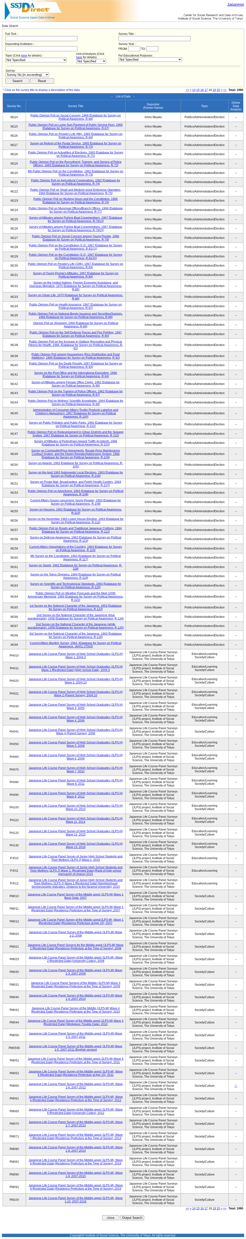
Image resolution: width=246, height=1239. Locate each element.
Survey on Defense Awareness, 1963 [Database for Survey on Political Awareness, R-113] (75, 539)
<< (187, 90)
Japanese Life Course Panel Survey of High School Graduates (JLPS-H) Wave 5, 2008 (76, 744)
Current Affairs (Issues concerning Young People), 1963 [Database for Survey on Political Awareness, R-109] (75, 502)
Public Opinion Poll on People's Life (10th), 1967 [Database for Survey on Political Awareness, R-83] (75, 265)
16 (202, 90)
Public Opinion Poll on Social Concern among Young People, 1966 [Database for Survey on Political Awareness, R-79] (75, 238)
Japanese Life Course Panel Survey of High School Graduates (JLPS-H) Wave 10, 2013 (76, 807)
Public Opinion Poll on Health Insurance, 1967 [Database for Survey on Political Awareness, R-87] (75, 306)
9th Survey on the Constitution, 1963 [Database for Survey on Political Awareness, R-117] (75, 557)
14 (194, 90)
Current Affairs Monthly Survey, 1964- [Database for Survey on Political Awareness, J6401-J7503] (75, 644)
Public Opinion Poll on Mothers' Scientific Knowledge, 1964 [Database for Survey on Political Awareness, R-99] (75, 402)
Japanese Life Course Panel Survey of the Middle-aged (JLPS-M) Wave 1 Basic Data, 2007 (75, 896)
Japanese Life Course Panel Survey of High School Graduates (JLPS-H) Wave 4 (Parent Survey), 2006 (76, 731)
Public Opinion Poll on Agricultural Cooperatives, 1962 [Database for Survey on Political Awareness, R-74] (75, 182)
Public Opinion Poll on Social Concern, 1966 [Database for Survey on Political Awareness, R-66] (76, 117)
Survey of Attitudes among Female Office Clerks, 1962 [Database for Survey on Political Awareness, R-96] (75, 384)
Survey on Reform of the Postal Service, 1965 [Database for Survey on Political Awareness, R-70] (75, 145)
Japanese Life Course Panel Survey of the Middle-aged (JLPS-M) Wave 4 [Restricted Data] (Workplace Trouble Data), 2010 (75, 1022)
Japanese (235, 4)
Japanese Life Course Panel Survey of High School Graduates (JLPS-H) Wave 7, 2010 (76, 769)
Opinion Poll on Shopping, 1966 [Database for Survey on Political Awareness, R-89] (75, 324)
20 (218, 90)
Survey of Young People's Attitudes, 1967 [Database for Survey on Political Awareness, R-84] (75, 275)
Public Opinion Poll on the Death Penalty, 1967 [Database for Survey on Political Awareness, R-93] (75, 365)
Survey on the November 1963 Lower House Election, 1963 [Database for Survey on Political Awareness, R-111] (75, 520)
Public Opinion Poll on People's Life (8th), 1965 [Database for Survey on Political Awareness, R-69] (76, 135)
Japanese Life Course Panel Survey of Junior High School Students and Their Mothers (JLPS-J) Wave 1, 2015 (76, 858)
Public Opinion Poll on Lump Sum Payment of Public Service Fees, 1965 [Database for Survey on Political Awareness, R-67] (76, 126)
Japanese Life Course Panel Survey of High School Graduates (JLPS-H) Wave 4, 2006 (76, 718)
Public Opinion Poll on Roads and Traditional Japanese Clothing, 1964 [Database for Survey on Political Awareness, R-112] (75, 530)
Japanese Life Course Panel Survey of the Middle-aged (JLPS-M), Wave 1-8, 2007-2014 (76, 1149)
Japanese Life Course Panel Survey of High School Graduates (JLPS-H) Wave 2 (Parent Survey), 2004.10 (76, 693)
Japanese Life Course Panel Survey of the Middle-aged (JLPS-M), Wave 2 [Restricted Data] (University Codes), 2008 (76, 959)
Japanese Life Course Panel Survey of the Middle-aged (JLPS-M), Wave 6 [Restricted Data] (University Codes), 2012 (76, 1111)
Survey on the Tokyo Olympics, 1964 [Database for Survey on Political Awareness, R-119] (75, 576)
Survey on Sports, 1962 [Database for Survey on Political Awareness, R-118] (75, 567)
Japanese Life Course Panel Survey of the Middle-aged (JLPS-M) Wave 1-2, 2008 (75, 934)
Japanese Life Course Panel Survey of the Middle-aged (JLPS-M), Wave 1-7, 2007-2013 (76, 1123)
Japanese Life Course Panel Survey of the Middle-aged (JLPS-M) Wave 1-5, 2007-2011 (75, 1035)
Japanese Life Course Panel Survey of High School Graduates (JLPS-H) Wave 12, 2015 (76, 833)
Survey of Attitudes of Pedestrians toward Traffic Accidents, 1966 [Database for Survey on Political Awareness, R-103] (75, 443)
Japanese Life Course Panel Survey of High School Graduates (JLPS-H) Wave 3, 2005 (76, 706)
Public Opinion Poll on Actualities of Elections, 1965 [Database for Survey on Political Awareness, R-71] (75, 154)
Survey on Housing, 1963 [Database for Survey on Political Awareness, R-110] (76, 511)
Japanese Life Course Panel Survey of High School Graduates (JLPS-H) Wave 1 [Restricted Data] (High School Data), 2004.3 (76, 668)
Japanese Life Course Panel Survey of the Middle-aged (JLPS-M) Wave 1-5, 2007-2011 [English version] (75, 1048)
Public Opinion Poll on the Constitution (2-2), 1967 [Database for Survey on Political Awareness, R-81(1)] (75, 247)
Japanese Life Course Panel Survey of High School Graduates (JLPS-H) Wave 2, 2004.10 (76, 680)
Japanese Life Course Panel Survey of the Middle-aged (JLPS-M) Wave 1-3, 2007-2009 (75, 972)
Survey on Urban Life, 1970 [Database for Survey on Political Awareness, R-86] (75, 297)
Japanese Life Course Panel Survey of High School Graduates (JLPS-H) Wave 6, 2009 (76, 757)
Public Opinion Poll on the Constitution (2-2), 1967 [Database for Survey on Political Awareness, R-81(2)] (75, 256)
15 (198, 90)
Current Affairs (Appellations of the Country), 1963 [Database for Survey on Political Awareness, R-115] (75, 548)
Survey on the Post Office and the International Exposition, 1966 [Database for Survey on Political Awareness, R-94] (75, 374)
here (24, 55)
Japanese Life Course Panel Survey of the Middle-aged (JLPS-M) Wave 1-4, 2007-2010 (75, 997)
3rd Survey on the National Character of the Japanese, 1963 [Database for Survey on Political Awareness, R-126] (75, 635)
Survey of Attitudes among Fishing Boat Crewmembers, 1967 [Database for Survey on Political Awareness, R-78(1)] (75, 219)
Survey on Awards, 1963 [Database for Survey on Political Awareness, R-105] (75, 464)
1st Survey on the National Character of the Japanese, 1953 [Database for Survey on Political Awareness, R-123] (76, 607)
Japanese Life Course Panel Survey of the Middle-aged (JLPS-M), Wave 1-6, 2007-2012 (76, 1085)
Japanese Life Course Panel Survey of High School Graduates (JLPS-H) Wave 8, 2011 (76, 782)
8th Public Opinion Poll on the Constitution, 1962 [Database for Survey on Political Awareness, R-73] (75, 173)
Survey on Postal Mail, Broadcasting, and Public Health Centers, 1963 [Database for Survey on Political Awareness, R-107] (75, 483)
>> (225, 90)
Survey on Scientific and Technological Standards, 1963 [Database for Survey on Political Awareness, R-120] (75, 585)
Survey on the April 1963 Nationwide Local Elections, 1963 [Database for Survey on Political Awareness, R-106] (75, 474)
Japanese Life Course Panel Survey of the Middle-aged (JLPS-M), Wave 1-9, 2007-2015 (76, 1174)
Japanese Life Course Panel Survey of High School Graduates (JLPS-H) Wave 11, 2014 (76, 820)
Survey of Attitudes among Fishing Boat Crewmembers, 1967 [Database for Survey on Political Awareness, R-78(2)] (75, 228)
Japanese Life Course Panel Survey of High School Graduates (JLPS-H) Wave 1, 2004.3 (76, 655)
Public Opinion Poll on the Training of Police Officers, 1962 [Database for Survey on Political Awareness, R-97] (75, 393)
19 (214, 90)
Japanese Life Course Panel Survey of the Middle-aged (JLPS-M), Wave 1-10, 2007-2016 (76, 1199)
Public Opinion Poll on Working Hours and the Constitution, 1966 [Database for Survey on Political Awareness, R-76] (75, 200)
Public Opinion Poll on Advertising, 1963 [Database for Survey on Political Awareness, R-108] (75, 492)
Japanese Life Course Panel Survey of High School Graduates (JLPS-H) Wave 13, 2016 (76, 845)
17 (206, 90)
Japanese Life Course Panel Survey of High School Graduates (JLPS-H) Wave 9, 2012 (76, 795)
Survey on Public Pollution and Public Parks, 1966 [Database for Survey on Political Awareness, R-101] (75, 424)
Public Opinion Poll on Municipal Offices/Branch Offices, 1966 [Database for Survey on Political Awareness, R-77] (76, 210)
